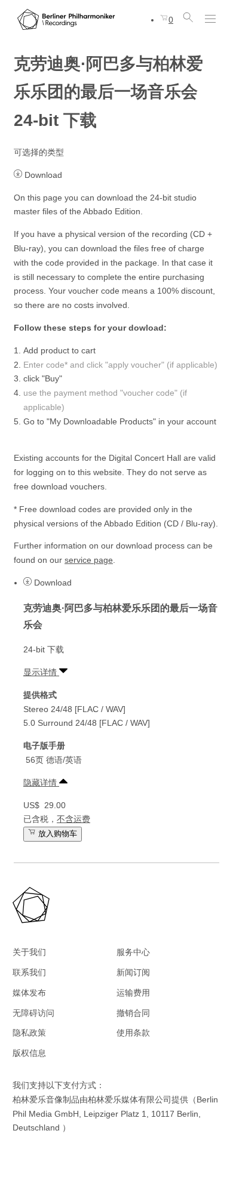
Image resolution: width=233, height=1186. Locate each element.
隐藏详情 (41, 782)
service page (89, 560)
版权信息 (29, 1053)
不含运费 (73, 819)
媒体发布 (29, 992)
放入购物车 (56, 834)
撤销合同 (133, 1013)
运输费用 (133, 992)
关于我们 (29, 952)
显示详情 (41, 672)
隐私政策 (29, 1032)
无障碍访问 (33, 1013)
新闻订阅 (133, 972)
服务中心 (133, 952)
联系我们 (29, 972)
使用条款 (133, 1032)
